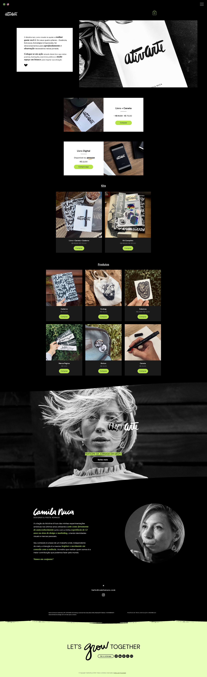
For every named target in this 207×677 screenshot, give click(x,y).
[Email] (131, 656)
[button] (202, 4)
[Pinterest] (124, 656)
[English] (8, 4)
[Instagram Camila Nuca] (103, 595)
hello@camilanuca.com (103, 590)
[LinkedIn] (120, 656)
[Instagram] (116, 656)
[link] (154, 12)
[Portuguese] (4, 4)
